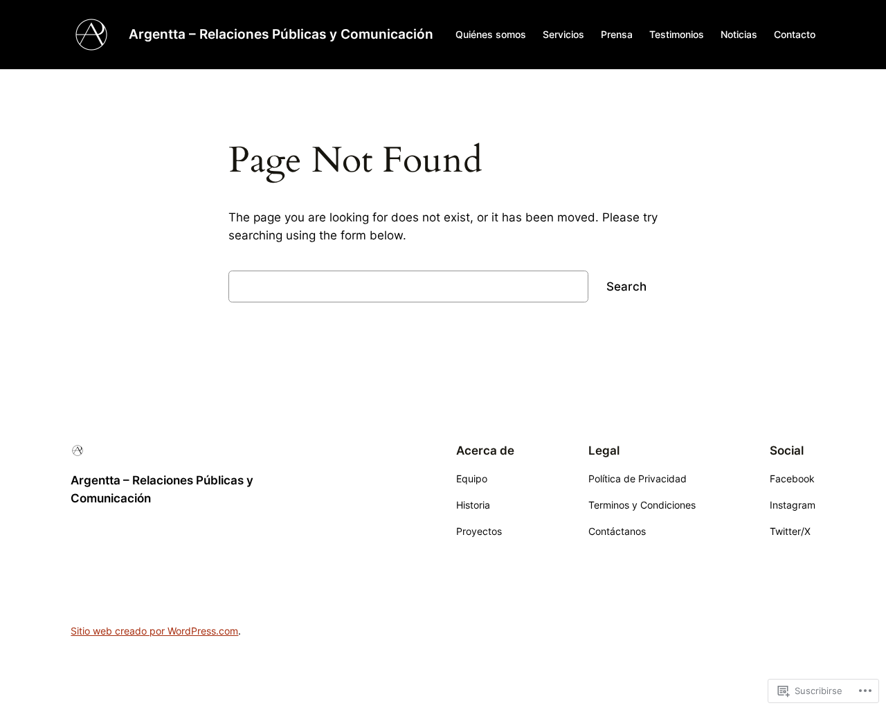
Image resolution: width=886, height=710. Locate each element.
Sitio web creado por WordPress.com (154, 631)
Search (626, 286)
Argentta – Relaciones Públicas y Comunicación (281, 34)
